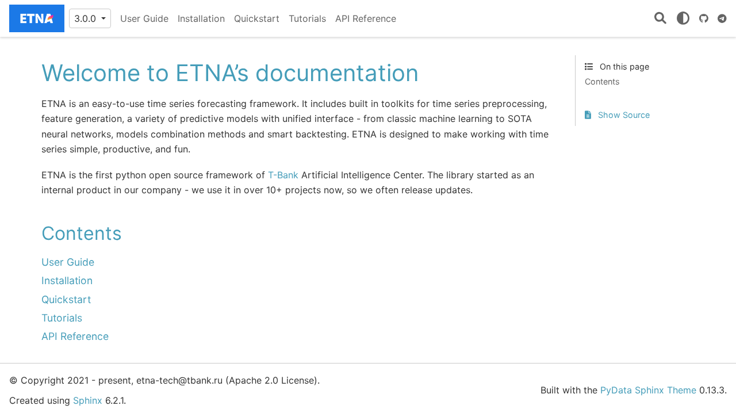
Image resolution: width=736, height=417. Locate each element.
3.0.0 (86, 18)
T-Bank (283, 175)
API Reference (365, 18)
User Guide (144, 18)
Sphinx (87, 400)
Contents (602, 81)
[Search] (660, 18)
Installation (201, 18)
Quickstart (256, 18)
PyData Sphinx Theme (648, 390)
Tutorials (307, 18)
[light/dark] (683, 18)
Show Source (623, 115)
